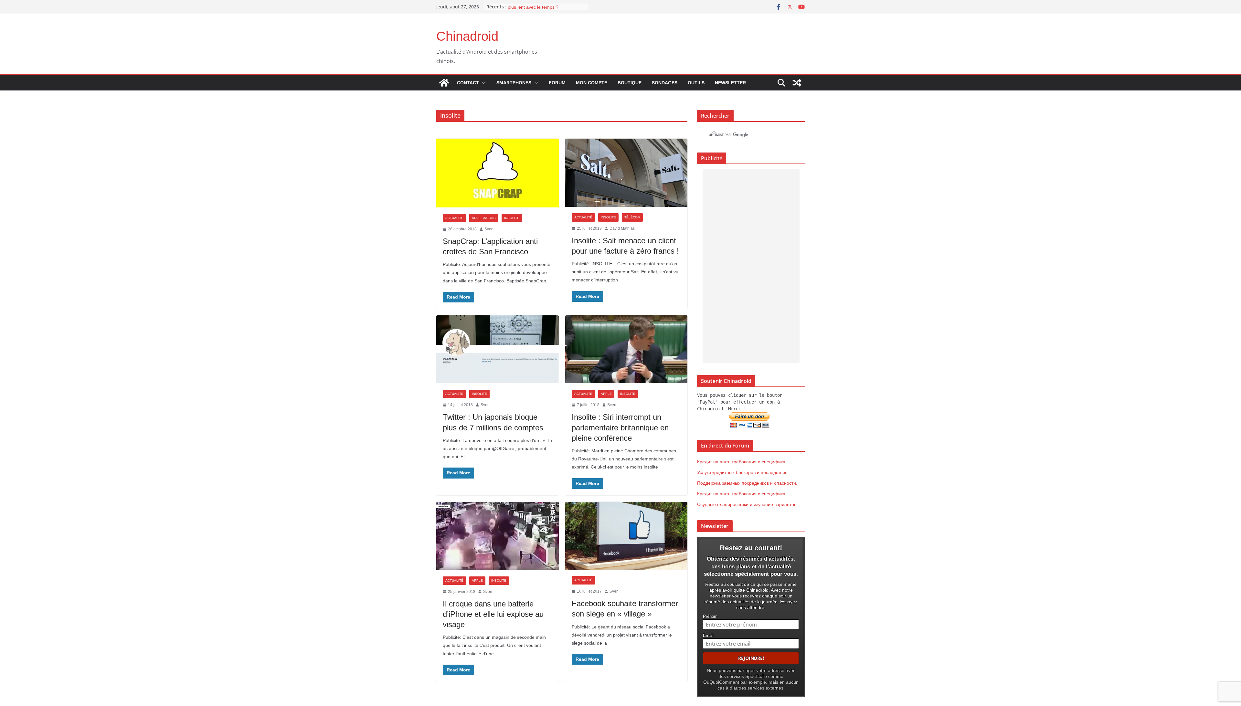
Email (708, 635)
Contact (468, 82)
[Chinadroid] (444, 82)
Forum (557, 82)
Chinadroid (467, 36)
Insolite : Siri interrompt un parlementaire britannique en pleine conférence (620, 427)
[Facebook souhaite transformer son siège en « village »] (626, 536)
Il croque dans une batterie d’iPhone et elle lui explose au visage (493, 614)
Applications (484, 218)
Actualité (454, 218)
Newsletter (730, 82)
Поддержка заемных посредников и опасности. (747, 483)
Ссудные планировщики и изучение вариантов (746, 504)
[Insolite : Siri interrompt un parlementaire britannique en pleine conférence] (626, 349)
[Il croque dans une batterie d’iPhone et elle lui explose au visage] (497, 536)
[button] (482, 82)
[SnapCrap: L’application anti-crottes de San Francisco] (497, 173)
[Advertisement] (751, 266)
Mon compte (591, 82)
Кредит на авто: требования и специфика (741, 461)
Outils (696, 82)
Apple (606, 393)
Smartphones (513, 82)
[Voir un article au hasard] (797, 82)
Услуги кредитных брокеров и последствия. (743, 472)
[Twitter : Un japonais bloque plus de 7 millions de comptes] (497, 349)
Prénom (710, 616)
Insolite (511, 218)
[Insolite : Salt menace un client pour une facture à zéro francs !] (626, 172)
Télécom (632, 217)
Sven (488, 229)
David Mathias (622, 228)
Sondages (664, 82)
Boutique (630, 82)
